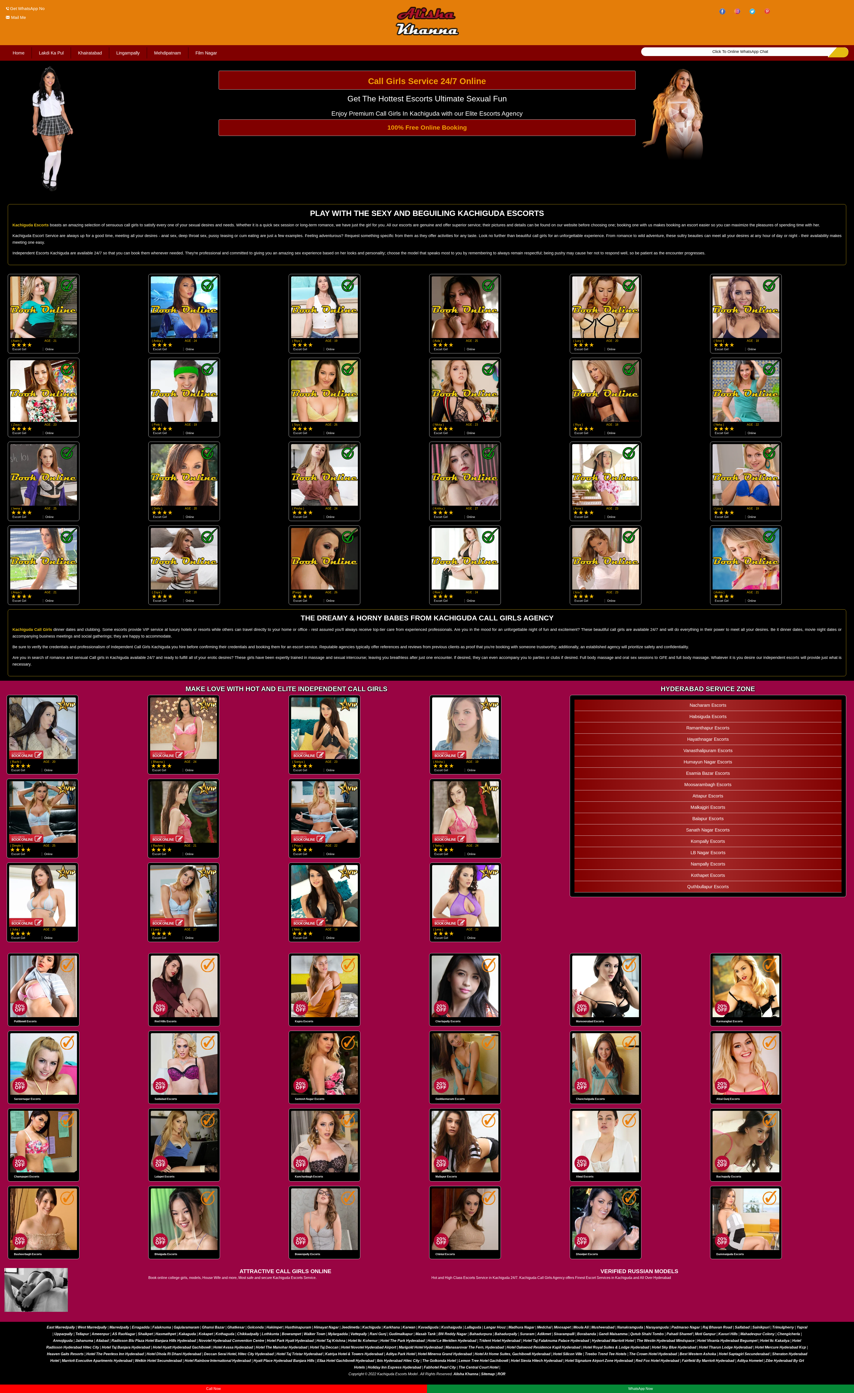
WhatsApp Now (640, 1389)
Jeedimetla (350, 1327)
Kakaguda (187, 1334)
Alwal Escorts (585, 1176)
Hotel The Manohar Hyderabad (281, 1347)
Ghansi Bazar (213, 1327)
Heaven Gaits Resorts (65, 1354)
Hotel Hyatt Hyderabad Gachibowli (182, 1347)
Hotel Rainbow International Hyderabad (218, 1361)
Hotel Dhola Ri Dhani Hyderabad (174, 1354)
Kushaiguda (451, 1327)
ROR (501, 1374)
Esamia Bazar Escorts (708, 773)
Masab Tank (425, 1334)
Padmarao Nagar (685, 1327)
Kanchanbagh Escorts (309, 1176)
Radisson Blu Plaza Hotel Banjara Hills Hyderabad (153, 1341)
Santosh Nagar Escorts (309, 1099)
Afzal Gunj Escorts (728, 1099)
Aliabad (102, 1341)
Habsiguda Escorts (708, 716)
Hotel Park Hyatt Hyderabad (290, 1341)
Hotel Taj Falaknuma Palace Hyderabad (556, 1341)
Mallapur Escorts (446, 1176)
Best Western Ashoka (698, 1354)
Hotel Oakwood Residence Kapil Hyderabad (543, 1347)
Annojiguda (63, 1341)
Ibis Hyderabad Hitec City (398, 1361)
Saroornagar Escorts (27, 1099)
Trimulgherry (783, 1327)
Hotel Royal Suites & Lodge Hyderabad (616, 1347)
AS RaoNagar (123, 1334)
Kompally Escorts (708, 841)
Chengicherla (788, 1334)
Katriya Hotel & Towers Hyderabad (354, 1354)
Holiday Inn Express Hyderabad (394, 1367)
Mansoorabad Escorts (590, 1021)
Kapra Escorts (304, 1021)
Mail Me (18, 17)
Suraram (527, 1334)
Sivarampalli (564, 1334)
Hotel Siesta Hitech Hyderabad (536, 1361)
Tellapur (82, 1334)
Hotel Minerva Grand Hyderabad (445, 1354)
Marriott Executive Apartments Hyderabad (97, 1361)
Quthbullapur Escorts (708, 886)
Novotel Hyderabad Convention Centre (231, 1341)
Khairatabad (90, 52)
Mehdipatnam (167, 52)
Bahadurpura (480, 1334)
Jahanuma (84, 1341)
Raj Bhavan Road (717, 1327)
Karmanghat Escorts (729, 1021)
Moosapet (562, 1327)
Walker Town (314, 1334)
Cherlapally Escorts (448, 1021)
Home (18, 52)
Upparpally (63, 1334)
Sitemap (488, 1374)
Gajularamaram (186, 1327)
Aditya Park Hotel (400, 1354)
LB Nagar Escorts (708, 852)
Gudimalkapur (401, 1334)
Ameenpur (100, 1334)
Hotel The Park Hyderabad (402, 1341)
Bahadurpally (506, 1334)
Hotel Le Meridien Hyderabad (451, 1341)
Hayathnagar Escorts (708, 739)
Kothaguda (225, 1334)
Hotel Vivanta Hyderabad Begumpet (727, 1341)
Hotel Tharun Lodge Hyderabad (725, 1347)
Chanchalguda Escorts (590, 1099)
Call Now (213, 1389)
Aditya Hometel (750, 1361)
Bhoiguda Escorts (166, 1254)
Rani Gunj (378, 1334)
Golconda (255, 1327)
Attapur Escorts (708, 795)
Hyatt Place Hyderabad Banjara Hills (284, 1361)
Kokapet (206, 1334)
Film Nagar (206, 52)
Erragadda (141, 1327)
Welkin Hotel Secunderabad (158, 1361)
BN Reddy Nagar (452, 1334)
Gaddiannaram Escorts (450, 1099)
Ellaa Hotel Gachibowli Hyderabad (345, 1361)
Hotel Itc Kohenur (363, 1341)
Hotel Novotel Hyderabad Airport (368, 1347)
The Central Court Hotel (478, 1367)
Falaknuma (161, 1327)
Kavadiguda (428, 1327)
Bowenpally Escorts (307, 1254)
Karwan (409, 1327)
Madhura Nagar (521, 1327)
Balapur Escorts (708, 818)
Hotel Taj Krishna (330, 1341)
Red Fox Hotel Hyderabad (657, 1361)
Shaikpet (145, 1334)
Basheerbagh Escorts (28, 1254)
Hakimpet (274, 1327)
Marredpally (119, 1327)
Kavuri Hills (728, 1334)
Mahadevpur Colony (757, 1334)
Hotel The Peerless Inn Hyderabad (115, 1354)
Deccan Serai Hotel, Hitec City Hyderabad (239, 1354)
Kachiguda (371, 1327)
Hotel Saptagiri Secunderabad (744, 1354)
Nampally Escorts (708, 864)
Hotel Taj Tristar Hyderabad (299, 1354)
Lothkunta (270, 1334)
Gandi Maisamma (613, 1334)
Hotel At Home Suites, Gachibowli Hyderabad (512, 1354)
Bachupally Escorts (728, 1176)
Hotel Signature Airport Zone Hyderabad (599, 1361)
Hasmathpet (165, 1334)
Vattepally (358, 1334)
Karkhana (391, 1327)
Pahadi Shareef (679, 1334)
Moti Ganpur (705, 1334)
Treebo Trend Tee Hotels (605, 1354)
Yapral (802, 1327)
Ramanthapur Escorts (707, 727)
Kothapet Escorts (708, 875)
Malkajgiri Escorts (708, 807)
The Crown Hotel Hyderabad (653, 1354)
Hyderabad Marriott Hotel (613, 1341)
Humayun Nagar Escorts (708, 761)
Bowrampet (291, 1334)
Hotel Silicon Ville (567, 1354)
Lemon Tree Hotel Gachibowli (483, 1361)
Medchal (544, 1327)
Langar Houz (495, 1327)
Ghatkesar (236, 1327)
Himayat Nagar (326, 1327)
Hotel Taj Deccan (324, 1347)
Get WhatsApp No (27, 8)
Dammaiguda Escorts (730, 1254)
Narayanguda (657, 1327)
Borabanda (586, 1334)
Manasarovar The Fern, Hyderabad (474, 1347)
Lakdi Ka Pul (51, 52)
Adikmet (544, 1334)
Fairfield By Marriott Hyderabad (708, 1361)
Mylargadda (338, 1334)
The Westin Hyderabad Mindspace (666, 1341)
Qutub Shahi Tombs (647, 1334)
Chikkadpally (248, 1334)
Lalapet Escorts (165, 1176)
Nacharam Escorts (708, 705)
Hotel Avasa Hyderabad (233, 1347)
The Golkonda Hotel (439, 1361)
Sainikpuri (760, 1327)
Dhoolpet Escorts (587, 1254)
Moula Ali (581, 1327)
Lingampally (128, 52)
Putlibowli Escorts (25, 1021)
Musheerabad (602, 1327)
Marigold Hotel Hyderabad (421, 1347)
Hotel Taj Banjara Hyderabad (126, 1347)
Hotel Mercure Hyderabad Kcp (780, 1347)
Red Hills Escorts (166, 1021)
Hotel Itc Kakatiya (775, 1341)
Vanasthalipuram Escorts (708, 750)
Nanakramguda (630, 1327)
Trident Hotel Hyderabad (499, 1341)
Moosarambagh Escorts (707, 784)
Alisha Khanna (465, 1374)
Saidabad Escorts (166, 1099)
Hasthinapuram (298, 1327)
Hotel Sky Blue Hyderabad (674, 1347)
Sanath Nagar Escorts (708, 829)
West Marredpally (92, 1327)
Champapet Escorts (26, 1176)
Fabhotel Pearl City (440, 1367)
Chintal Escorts (445, 1254)
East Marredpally (61, 1327)
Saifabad (742, 1327)
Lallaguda (473, 1327)
